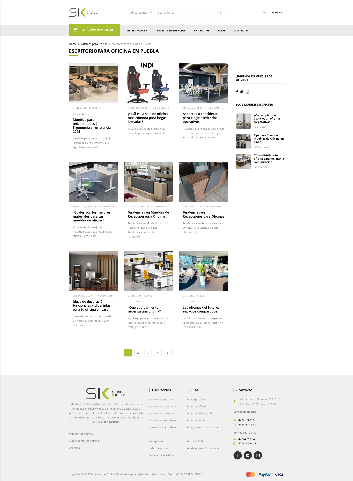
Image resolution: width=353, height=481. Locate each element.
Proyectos (202, 30)
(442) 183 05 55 (272, 12)
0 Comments (81, 113)
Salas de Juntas (158, 448)
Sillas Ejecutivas (196, 399)
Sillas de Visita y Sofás (200, 413)
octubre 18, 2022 (194, 295)
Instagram (249, 92)
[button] (10, 470)
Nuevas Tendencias (171, 30)
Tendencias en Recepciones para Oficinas (203, 214)
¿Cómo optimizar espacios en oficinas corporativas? (267, 118)
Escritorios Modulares (162, 420)
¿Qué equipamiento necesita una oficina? (144, 309)
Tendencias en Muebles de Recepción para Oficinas (148, 214)
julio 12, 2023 (137, 206)
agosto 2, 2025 (137, 107)
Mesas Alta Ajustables (162, 427)
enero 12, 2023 (82, 295)
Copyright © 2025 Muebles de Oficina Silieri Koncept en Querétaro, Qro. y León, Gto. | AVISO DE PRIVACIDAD (135, 474)
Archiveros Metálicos (162, 455)
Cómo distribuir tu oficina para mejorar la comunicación (269, 158)
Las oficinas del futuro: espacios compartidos (201, 309)
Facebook (238, 92)
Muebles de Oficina (81, 434)
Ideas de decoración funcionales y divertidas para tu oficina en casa (91, 305)
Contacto (241, 30)
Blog (221, 30)
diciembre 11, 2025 (85, 107)
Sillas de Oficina (196, 406)
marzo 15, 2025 (83, 206)
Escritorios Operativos (162, 406)
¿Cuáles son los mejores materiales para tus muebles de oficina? (91, 216)
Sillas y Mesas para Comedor (204, 427)
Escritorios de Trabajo (162, 413)
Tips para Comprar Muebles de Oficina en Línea (269, 138)
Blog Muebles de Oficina (84, 441)
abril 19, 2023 (192, 206)
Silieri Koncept (137, 30)
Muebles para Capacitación (203, 448)
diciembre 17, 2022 (140, 295)
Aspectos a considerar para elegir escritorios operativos (200, 117)
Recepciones (157, 441)
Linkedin (243, 92)
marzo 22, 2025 (193, 107)
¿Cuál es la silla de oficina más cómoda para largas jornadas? (148, 117)
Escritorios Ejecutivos (162, 399)
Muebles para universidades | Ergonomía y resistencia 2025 (92, 125)
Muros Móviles (196, 441)
